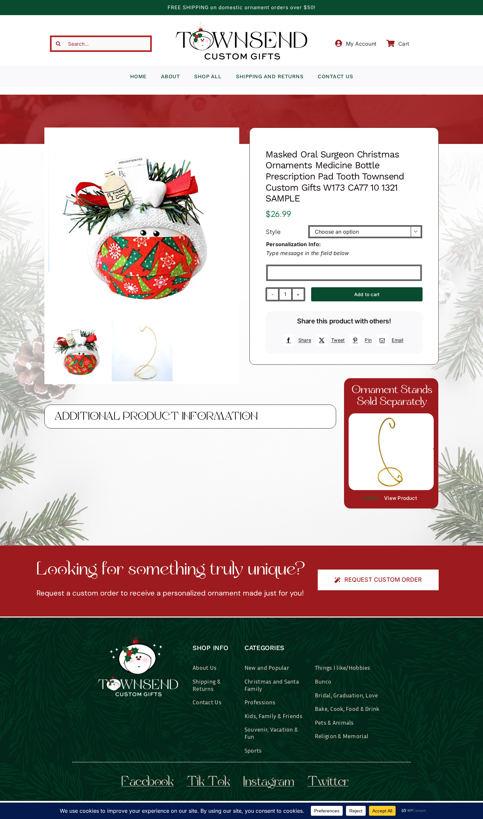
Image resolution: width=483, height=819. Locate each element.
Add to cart (367, 294)
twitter (327, 782)
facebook (147, 782)
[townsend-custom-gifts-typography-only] (241, 24)
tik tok (208, 782)
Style (273, 231)
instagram (268, 782)
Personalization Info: (293, 244)
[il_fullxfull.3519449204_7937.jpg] (391, 415)
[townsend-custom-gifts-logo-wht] (138, 632)
